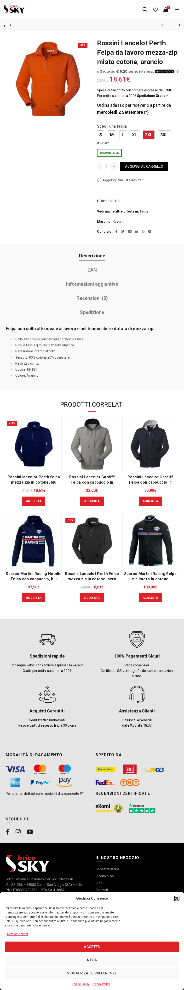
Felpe (144, 211)
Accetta (92, 947)
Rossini (118, 221)
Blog (99, 883)
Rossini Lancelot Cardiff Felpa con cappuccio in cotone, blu (150, 482)
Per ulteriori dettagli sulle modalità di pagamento (43, 793)
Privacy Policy (101, 984)
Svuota (104, 143)
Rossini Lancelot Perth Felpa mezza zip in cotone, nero (92, 576)
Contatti (102, 890)
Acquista (33, 501)
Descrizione (92, 256)
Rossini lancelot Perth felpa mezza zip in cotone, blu (33, 480)
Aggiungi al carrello (144, 166)
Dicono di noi (105, 876)
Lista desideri (155, 9)
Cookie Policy (80, 984)
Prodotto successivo (177, 25)
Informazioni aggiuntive (92, 284)
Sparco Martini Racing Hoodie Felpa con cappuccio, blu (33, 576)
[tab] (92, 256)
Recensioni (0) (92, 298)
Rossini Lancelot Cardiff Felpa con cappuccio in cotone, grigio (92, 482)
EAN (92, 270)
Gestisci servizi (17, 934)
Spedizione (92, 312)
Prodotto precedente (165, 25)
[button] (176, 898)
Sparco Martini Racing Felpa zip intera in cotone (150, 576)
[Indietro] (7, 25)
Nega (92, 960)
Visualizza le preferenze (92, 973)
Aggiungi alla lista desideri (123, 180)
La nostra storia (107, 869)
